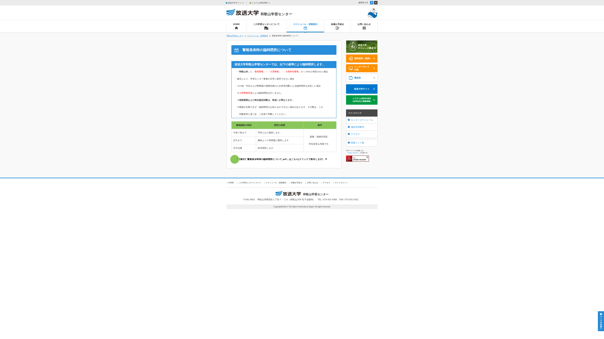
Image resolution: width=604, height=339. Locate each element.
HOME (231, 183)
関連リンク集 (357, 142)
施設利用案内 (357, 127)
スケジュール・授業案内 (257, 36)
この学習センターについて (249, 183)
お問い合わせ (312, 183)
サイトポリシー (341, 183)
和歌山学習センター (234, 36)
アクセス (355, 134)
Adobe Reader (353, 153)
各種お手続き (296, 183)
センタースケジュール (362, 120)
